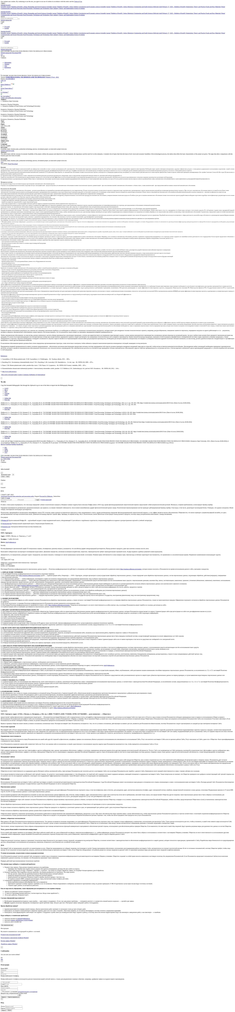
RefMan (13, 444)
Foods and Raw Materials (213, 7)
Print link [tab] (7, 400)
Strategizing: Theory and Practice (196, 7)
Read (9, 164)
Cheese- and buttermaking (66, 8)
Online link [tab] (7, 398)
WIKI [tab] (6, 395)
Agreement (4, 496)
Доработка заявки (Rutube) (9, 944)
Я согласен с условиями (10, 991)
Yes (2, 959)
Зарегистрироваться (13, 997)
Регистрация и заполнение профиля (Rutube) (15, 938)
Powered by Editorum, (46, 496)
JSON (6, 451)
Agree (3, 3)
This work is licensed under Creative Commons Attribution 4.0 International (23, 374)
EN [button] (2, 23)
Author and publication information (11, 98)
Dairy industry (54, 8)
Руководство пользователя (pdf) (10, 934)
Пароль (3, 1008)
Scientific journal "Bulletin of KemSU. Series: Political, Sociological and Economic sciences (74, 7)
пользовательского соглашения (27, 991)
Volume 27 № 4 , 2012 (52, 77)
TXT (5, 452)
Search (3, 16)
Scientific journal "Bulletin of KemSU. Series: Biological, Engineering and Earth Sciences (127, 7)
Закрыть (3, 997)
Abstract (6, 64)
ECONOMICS (10, 79)
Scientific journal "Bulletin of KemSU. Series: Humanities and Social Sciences (24, 7)
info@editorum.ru (11, 542)
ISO (5, 447)
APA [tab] (5, 392)
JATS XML (6, 459)
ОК (19, 995)
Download (14, 164)
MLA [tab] (6, 390)
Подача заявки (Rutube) (8, 941)
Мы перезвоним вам (7, 925)
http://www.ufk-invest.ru (9, 371)
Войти (9, 1010)
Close (2, 476)
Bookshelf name (6, 474)
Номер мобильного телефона (10, 976)
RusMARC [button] (20, 444)
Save (7, 476)
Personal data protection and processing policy (21, 496)
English (6, 28)
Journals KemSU (6, 5)
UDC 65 (3, 80)
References (7, 67)
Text (5, 66)
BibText (3, 444)
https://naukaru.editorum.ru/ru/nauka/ (131, 569)
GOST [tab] (6, 388)
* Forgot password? (46, 499)
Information (7, 62)
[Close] (1, 378)
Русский (7, 26)
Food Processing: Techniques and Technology (36, 8)
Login (37, 499)
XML (6, 449)
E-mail (3, 984)
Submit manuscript (6, 20)
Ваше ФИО (4, 968)
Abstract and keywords (7, 150)
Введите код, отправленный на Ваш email (14, 993)
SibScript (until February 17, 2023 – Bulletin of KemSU (169, 7)
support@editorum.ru (23, 918)
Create (8, 498)
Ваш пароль (4, 986)
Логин (3, 1006)
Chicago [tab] (6, 393)
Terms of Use (78, 1)
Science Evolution (79, 8)
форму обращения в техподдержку (22, 920)
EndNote (8, 444)
